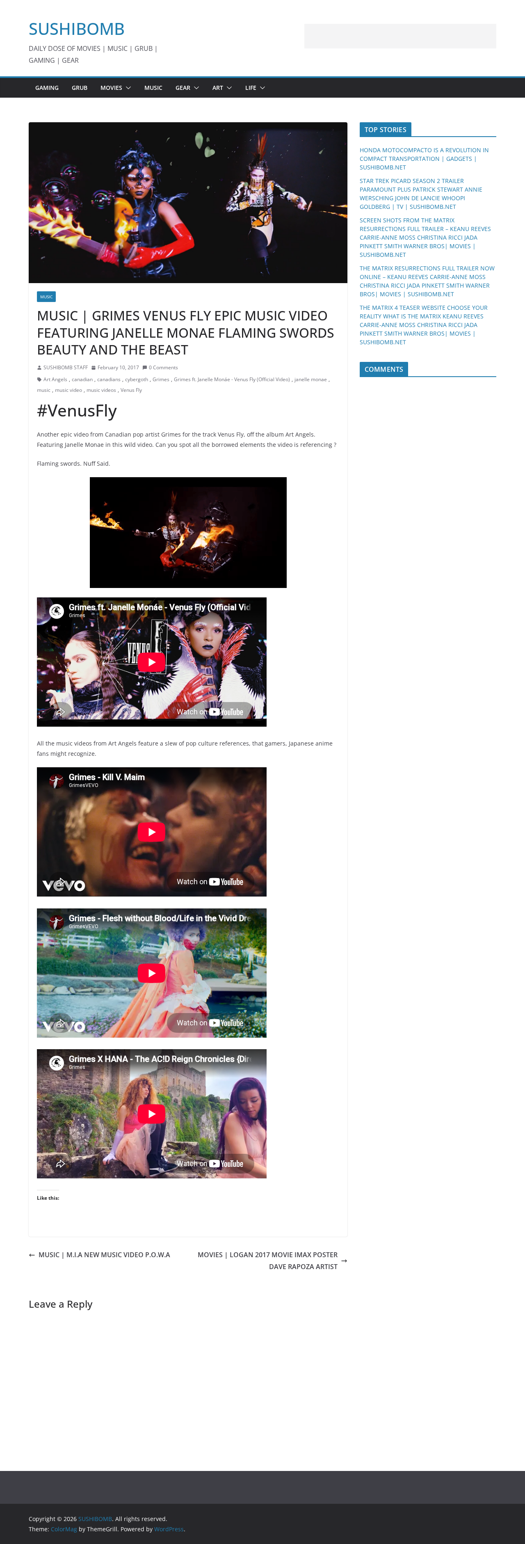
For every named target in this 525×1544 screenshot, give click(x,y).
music (43, 390)
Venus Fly (131, 390)
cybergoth (136, 379)
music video (68, 390)
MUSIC (153, 87)
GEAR (183, 87)
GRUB (79, 87)
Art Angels (55, 379)
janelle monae (310, 379)
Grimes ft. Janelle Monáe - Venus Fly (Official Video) (232, 379)
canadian (82, 379)
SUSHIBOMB (77, 28)
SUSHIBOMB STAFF (65, 367)
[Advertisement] (400, 36)
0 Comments (163, 367)
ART (217, 87)
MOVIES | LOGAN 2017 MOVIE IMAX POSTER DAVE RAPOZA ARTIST (268, 1260)
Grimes (161, 379)
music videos (101, 390)
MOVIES (111, 87)
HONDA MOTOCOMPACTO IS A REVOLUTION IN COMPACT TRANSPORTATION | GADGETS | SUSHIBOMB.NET (424, 158)
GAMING (47, 87)
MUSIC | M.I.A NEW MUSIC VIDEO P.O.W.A (104, 1254)
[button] (126, 88)
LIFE (250, 87)
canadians (109, 379)
